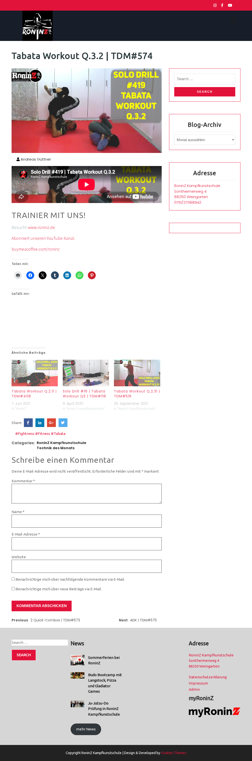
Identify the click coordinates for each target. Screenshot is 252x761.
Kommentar (23, 481)
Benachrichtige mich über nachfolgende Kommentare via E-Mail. (70, 579)
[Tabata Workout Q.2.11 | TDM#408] (35, 373)
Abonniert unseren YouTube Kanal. (43, 238)
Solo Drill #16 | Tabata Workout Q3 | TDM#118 (84, 394)
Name (18, 512)
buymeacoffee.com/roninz (36, 249)
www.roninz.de (41, 227)
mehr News (86, 729)
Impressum (198, 683)
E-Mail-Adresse (26, 534)
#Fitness (42, 433)
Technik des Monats (56, 447)
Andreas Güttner (35, 159)
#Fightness (24, 433)
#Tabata (58, 433)
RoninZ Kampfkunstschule (61, 442)
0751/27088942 (187, 202)
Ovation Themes (173, 753)
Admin (194, 689)
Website (19, 557)
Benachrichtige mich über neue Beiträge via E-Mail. (59, 589)
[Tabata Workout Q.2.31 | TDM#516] (137, 373)
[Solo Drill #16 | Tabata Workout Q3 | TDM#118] (86, 373)
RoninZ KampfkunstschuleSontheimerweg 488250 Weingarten (197, 191)
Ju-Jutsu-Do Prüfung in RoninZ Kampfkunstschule (104, 708)
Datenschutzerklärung (208, 677)
